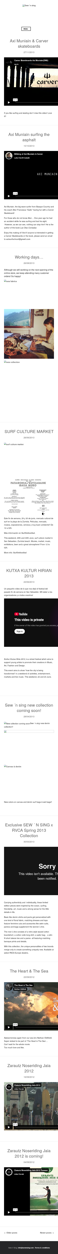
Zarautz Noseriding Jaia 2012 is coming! (29, 1153)
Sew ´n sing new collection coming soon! (29, 707)
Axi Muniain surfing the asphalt (29, 136)
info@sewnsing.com (26, 1247)
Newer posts (47, 1232)
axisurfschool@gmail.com (18, 239)
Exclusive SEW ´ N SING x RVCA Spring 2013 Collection (29, 830)
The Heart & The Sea (29, 971)
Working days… (29, 257)
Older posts (10, 1232)
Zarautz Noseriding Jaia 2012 (29, 1068)
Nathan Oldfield (44, 1037)
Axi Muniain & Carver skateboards (29, 43)
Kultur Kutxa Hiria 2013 (14, 659)
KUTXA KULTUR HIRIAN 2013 (29, 573)
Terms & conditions (42, 1247)
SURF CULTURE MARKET (29, 431)
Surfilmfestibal (28, 533)
